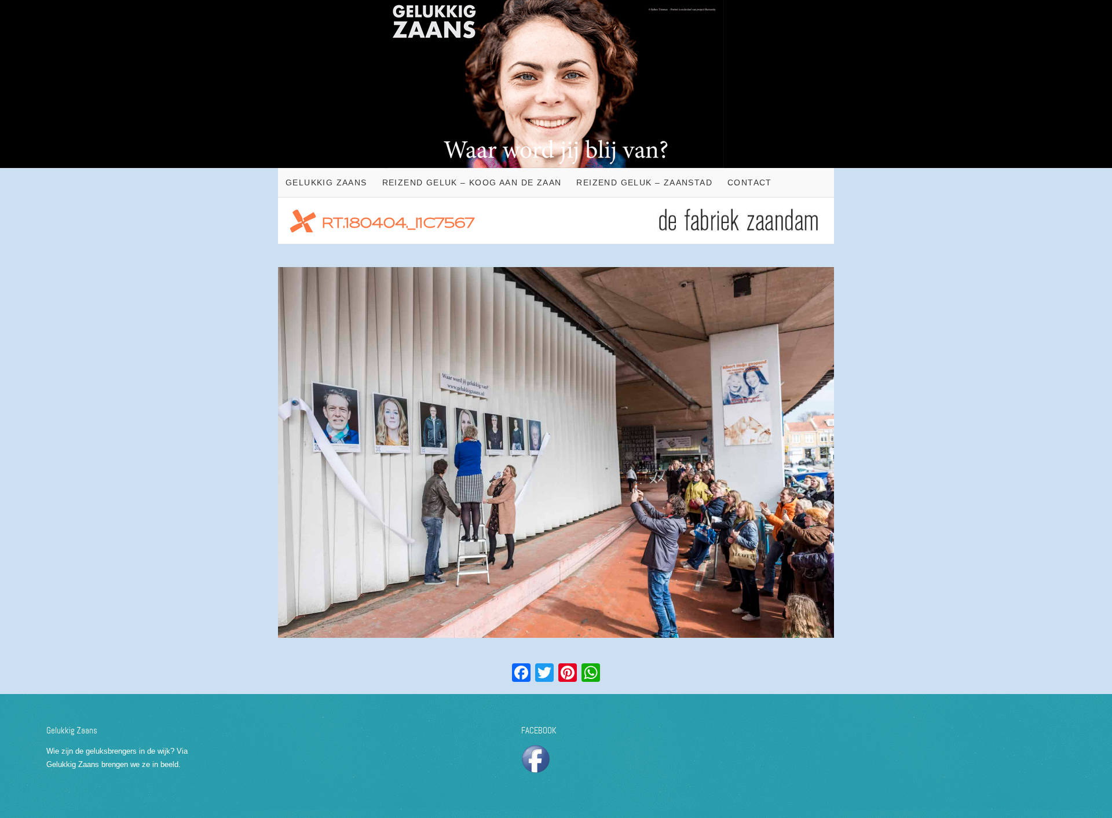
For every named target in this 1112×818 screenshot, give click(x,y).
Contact (749, 182)
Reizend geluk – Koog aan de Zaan (472, 182)
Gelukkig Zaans (326, 182)
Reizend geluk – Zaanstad (644, 182)
